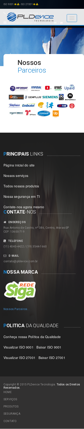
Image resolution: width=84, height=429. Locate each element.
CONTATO (10, 421)
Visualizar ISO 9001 (19, 347)
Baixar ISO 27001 (51, 357)
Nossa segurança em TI (22, 196)
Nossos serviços (16, 175)
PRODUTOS (11, 406)
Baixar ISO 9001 (48, 347)
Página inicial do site (19, 165)
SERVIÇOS (10, 399)
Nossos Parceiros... (17, 309)
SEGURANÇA (12, 413)
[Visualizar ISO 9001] (15, 4)
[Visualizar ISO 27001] (34, 4)
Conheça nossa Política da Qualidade (32, 336)
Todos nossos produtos (21, 186)
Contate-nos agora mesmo (24, 207)
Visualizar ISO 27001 (19, 357)
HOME (8, 392)
